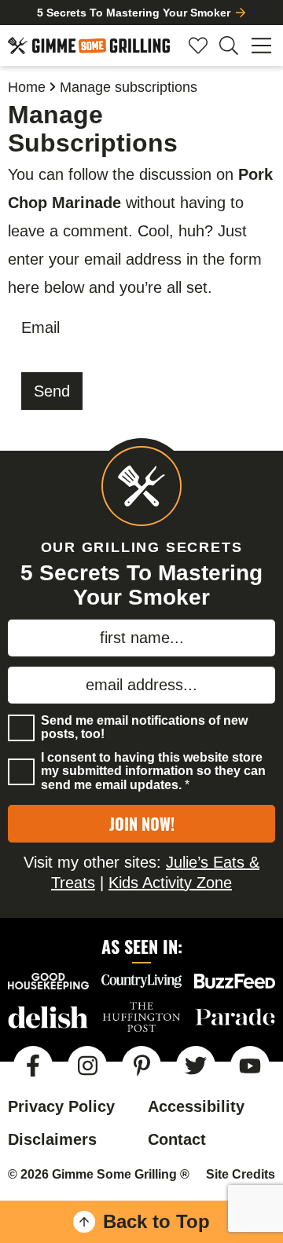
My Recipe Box (198, 45)
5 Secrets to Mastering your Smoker (133, 12)
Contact (177, 1139)
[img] (33, 1065)
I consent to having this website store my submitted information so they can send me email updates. (153, 771)
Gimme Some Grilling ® (89, 46)
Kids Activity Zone (170, 882)
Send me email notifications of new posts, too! (144, 727)
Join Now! (142, 823)
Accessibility (196, 1106)
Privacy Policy (61, 1106)
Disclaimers (52, 1139)
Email (40, 327)
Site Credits (240, 1174)
